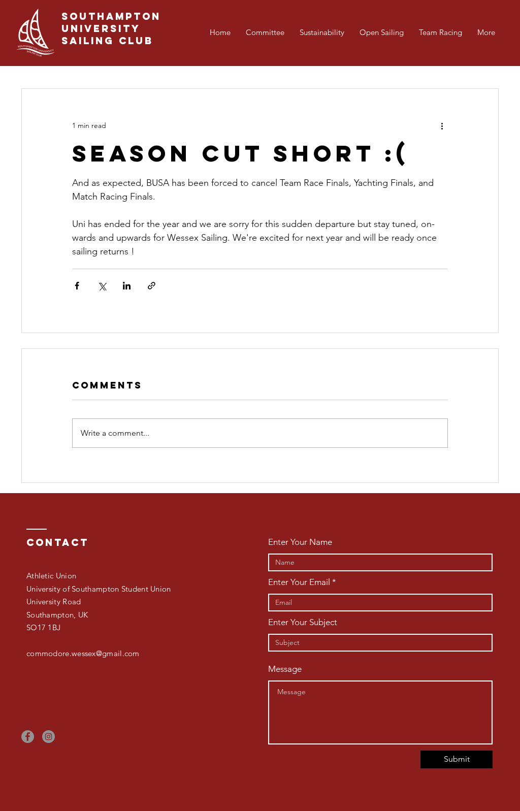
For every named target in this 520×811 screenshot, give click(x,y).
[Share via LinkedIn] (127, 285)
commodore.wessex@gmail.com (83, 653)
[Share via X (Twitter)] (102, 285)
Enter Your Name (300, 542)
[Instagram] (48, 736)
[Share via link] (151, 285)
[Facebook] (27, 736)
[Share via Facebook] (77, 285)
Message (285, 669)
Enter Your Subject (302, 622)
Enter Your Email (299, 582)
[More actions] (442, 125)
